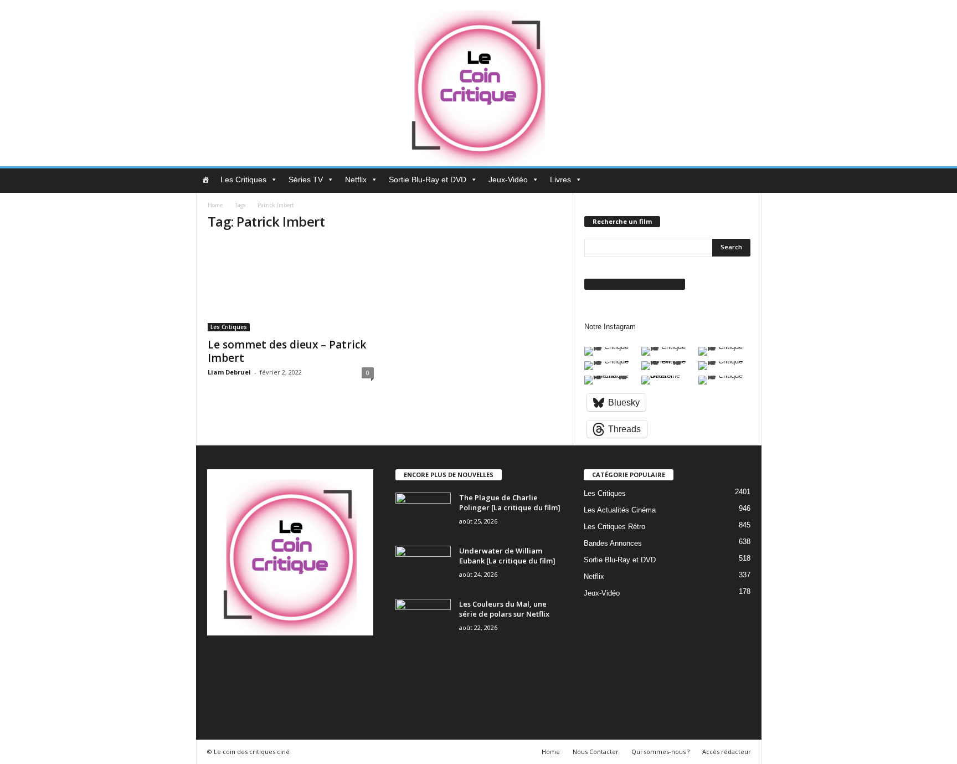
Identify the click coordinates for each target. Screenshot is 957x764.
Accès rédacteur (726, 751)
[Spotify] (309, 662)
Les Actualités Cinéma (620, 510)
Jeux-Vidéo (508, 179)
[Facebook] (241, 662)
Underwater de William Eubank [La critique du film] (507, 556)
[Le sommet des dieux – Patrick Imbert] (291, 286)
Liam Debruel (229, 372)
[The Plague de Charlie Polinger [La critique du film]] (423, 513)
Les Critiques (243, 179)
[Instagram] (264, 662)
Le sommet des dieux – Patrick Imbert (287, 351)
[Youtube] (217, 693)
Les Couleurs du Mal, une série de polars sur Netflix (504, 609)
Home (215, 205)
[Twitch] (332, 662)
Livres (560, 179)
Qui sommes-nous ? (660, 751)
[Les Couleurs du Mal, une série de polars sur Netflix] (423, 619)
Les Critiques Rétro (614, 526)
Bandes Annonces (613, 543)
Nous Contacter (596, 751)
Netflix (356, 179)
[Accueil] (205, 179)
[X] (353, 662)
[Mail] (286, 662)
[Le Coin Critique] (478, 83)
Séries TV (306, 179)
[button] (745, 180)
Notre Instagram (610, 326)
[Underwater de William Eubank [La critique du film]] (423, 566)
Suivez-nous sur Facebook (635, 284)
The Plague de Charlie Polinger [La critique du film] (509, 502)
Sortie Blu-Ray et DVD (427, 179)
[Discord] (218, 662)
